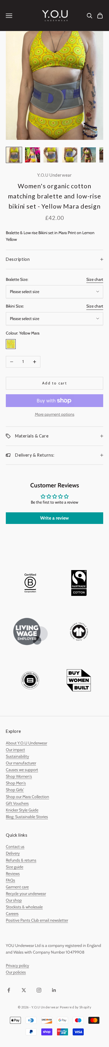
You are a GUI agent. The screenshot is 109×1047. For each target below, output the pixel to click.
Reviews (13, 873)
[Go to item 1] (14, 155)
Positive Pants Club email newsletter (37, 920)
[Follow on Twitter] (24, 990)
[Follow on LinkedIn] (54, 990)
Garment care (17, 886)
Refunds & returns (21, 860)
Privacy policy (17, 965)
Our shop (14, 900)
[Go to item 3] (51, 155)
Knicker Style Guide (22, 810)
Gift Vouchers (17, 803)
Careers (12, 913)
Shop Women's (19, 776)
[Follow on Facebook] (9, 990)
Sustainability (17, 756)
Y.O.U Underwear (54, 175)
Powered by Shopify (75, 1007)
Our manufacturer (21, 763)
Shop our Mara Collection (27, 796)
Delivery (13, 853)
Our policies (16, 972)
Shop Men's (16, 783)
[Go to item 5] (88, 155)
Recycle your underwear (26, 893)
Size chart (94, 279)
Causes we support (22, 769)
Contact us (15, 846)
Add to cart (54, 383)
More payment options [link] (54, 414)
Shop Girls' (15, 789)
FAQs (10, 880)
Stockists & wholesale (24, 906)
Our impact (15, 749)
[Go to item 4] (70, 155)
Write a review (54, 518)
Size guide (14, 866)
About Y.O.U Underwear (26, 743)
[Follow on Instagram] (39, 990)
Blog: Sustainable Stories (27, 816)
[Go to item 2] (32, 155)
